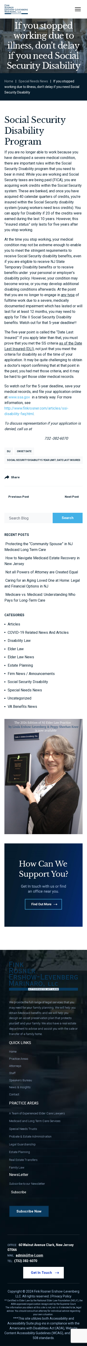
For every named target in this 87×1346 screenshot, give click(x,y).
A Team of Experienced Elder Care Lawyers (37, 1113)
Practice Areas (18, 1058)
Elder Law (16, 649)
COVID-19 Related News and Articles (38, 632)
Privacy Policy (61, 1296)
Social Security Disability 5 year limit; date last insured (43, 460)
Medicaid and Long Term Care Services (35, 1121)
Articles (14, 624)
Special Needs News (33, 81)
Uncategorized (19, 698)
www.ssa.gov (20, 397)
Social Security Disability (28, 682)
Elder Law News (21, 657)
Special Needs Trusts (23, 1129)
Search (68, 518)
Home (8, 81)
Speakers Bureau (20, 1080)
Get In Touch (41, 1273)
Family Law (16, 1167)
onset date (24, 451)
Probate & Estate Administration (30, 1136)
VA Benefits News (22, 706)
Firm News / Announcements (31, 673)
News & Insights (20, 1087)
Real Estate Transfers (23, 1160)
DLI (8, 451)
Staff (12, 1073)
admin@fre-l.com (29, 1255)
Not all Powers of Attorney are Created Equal (41, 572)
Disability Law (19, 640)
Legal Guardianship (22, 1144)
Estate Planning (20, 665)
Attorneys (15, 1066)
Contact (14, 1094)
